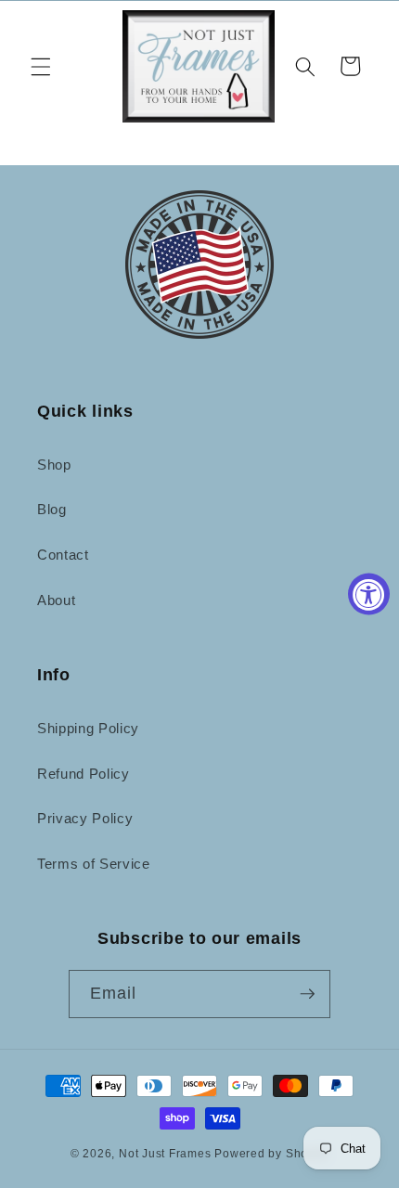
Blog (52, 509)
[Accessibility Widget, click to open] (369, 594)
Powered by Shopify (271, 1153)
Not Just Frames (165, 1153)
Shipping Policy (88, 728)
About (56, 600)
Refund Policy (83, 773)
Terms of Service (93, 864)
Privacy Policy (85, 818)
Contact (63, 554)
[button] (41, 66)
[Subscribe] (307, 994)
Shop (54, 464)
